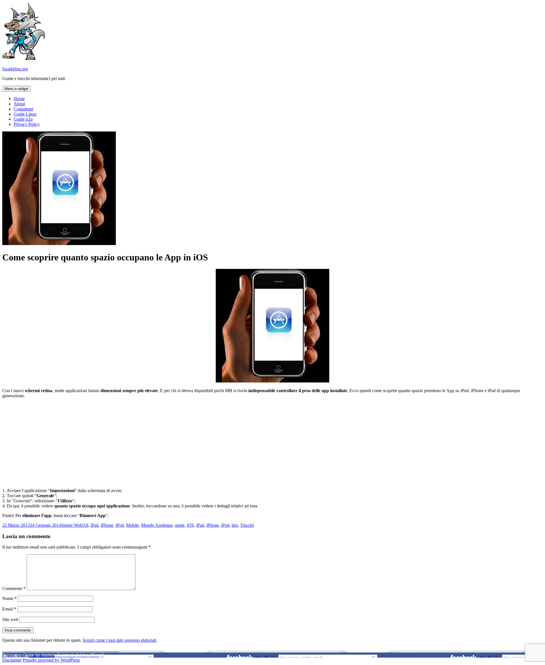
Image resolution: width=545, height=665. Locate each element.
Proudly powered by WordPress (51, 660)
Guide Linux (25, 114)
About (19, 103)
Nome (9, 598)
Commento (14, 588)
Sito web (10, 619)
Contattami (23, 108)
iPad (94, 525)
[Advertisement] (272, 442)
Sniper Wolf (72, 525)
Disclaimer (12, 660)
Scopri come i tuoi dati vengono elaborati (119, 640)
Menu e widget (16, 89)
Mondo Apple (153, 525)
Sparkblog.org (15, 68)
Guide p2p (23, 119)
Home (19, 98)
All (85, 525)
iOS (190, 525)
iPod (120, 525)
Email (9, 609)
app (169, 525)
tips (235, 525)
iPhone (107, 525)
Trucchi (247, 525)
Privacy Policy (27, 124)
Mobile (132, 525)
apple (180, 525)
